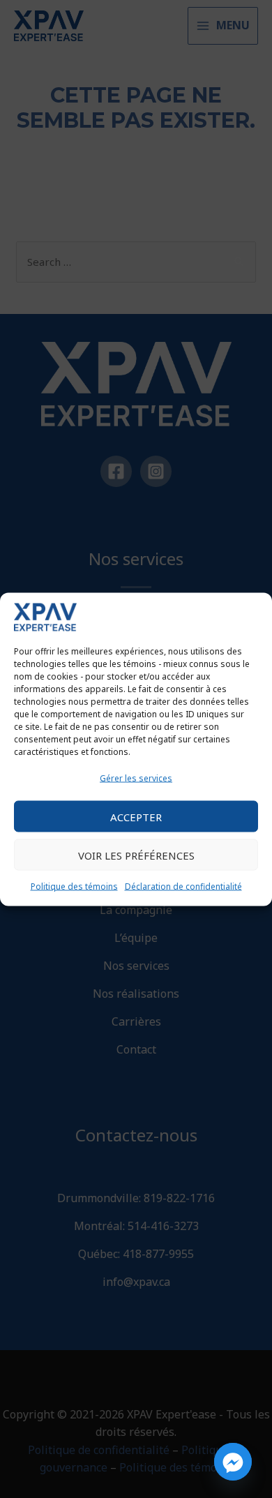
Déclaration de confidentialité (183, 886)
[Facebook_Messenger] (233, 1462)
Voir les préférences (136, 855)
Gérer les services (136, 778)
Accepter (136, 816)
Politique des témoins (74, 886)
